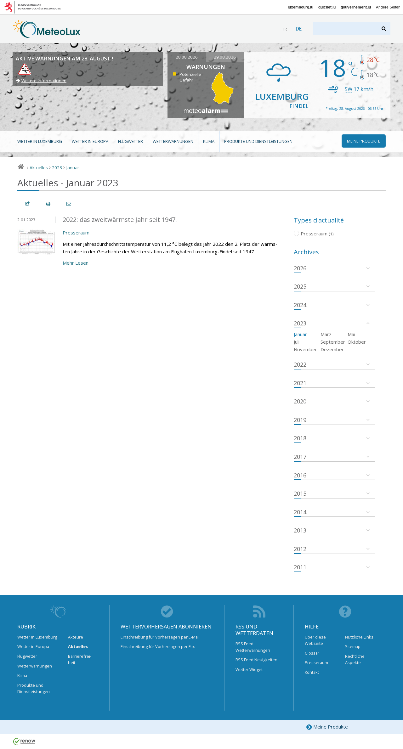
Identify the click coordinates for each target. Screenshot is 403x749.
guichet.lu (327, 7)
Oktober (357, 342)
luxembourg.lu (300, 7)
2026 (300, 268)
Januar (72, 168)
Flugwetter (130, 141)
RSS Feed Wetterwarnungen (253, 647)
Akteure (75, 637)
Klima (208, 141)
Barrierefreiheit (79, 659)
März (326, 334)
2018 (300, 438)
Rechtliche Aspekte (355, 659)
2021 (300, 383)
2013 (300, 530)
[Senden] (69, 204)
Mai (351, 334)
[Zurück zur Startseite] (47, 35)
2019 (300, 420)
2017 (300, 456)
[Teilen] (27, 204)
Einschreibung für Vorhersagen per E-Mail (160, 637)
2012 (300, 549)
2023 (57, 168)
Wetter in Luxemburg (39, 141)
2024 (300, 305)
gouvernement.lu (356, 7)
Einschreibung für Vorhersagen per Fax (158, 646)
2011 (300, 567)
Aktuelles (39, 168)
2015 (300, 493)
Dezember (332, 349)
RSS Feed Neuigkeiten (256, 659)
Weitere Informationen (43, 80)
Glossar (312, 653)
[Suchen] (384, 28)
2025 (300, 286)
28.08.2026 (187, 57)
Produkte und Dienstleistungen (258, 141)
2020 (300, 401)
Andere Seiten (388, 7)
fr (285, 29)
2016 (300, 475)
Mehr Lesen (75, 263)
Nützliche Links (359, 637)
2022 (300, 364)
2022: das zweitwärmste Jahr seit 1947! (120, 219)
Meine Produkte (330, 727)
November (305, 349)
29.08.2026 (225, 57)
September (333, 342)
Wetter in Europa (90, 141)
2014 (300, 512)
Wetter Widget (249, 669)
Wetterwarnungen (173, 141)
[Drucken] (48, 204)
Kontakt (312, 672)
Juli (296, 342)
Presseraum (76, 232)
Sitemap (352, 646)
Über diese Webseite (315, 640)
